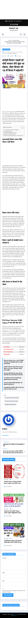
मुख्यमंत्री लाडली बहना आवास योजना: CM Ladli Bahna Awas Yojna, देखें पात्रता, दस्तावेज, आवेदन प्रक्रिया (13, 368)
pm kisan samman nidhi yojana (11, 401)
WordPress (15, 614)
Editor (5, 56)
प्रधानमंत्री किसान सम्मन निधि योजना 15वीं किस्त (11, 130)
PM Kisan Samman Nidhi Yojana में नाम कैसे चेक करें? (13, 135)
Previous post (6, 441)
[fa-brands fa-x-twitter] (12, 24)
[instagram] (15, 24)
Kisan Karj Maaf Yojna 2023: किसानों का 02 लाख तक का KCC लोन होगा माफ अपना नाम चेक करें (13, 452)
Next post (5, 448)
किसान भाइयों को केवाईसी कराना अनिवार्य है (10, 132)
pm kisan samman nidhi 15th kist (10, 52)
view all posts (5, 435)
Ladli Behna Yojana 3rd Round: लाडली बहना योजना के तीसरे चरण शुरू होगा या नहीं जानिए (13, 541)
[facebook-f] (10, 24)
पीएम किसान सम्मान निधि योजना (12, 53)
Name (3, 572)
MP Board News (6, 49)
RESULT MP (13, 28)
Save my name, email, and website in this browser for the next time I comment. (13, 591)
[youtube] (17, 24)
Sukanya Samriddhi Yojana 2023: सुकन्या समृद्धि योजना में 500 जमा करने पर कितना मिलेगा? (13, 512)
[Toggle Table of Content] (21, 128)
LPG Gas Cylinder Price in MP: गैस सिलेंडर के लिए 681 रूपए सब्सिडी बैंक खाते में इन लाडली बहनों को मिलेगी (13, 362)
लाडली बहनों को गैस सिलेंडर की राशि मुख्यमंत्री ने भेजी (13, 445)
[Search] (21, 34)
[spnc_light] (24, 34)
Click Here (21, 347)
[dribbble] (14, 24)
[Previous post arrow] (24, 444)
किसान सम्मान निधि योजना (8, 131)
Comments (4, 558)
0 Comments (19, 56)
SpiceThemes (14, 615)
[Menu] (3, 34)
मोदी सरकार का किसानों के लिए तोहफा (9, 134)
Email (3, 581)
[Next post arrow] (24, 452)
